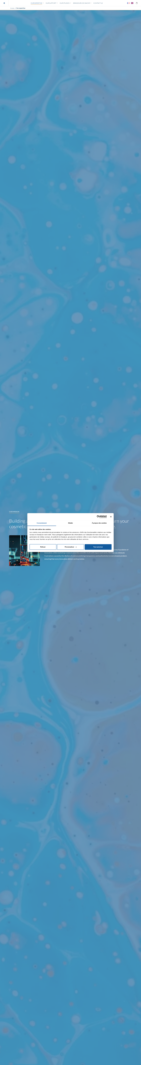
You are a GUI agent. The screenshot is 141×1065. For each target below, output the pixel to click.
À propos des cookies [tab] (99, 523)
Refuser (43, 547)
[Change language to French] (128, 3)
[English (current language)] (132, 3)
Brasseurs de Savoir (81, 3)
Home (12, 8)
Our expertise (36, 3)
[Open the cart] (137, 3)
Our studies (65, 3)
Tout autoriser (98, 547)
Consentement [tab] (42, 523)
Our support (51, 3)
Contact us (98, 3)
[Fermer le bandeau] (111, 516)
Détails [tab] (70, 523)
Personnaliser (69, 547)
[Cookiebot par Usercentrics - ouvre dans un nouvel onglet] (98, 516)
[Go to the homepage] (6, 3)
